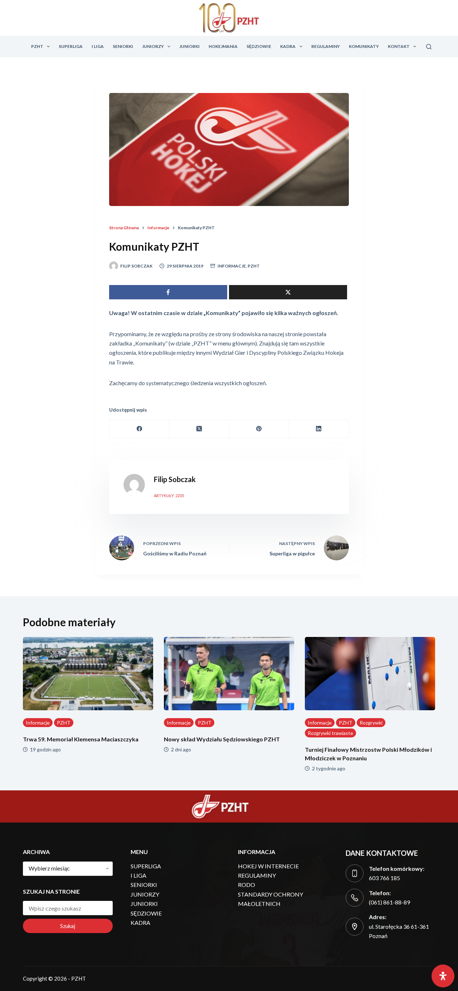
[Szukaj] (429, 46)
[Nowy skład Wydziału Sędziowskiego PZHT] (229, 673)
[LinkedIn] (319, 429)
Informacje (232, 266)
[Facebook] (139, 429)
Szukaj (67, 926)
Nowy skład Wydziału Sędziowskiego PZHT (222, 739)
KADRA (288, 46)
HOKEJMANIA (223, 46)
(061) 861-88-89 (389, 902)
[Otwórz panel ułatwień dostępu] (443, 976)
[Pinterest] (259, 429)
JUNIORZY (153, 46)
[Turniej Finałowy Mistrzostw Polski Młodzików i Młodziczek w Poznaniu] (370, 673)
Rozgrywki (371, 723)
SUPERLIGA (71, 46)
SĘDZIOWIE (259, 46)
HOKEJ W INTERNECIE (268, 866)
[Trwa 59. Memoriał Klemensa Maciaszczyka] (88, 673)
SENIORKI (123, 46)
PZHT (37, 46)
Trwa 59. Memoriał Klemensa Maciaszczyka (80, 739)
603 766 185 (384, 877)
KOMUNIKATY (364, 46)
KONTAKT (399, 46)
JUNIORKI (189, 46)
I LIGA (98, 46)
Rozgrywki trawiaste (330, 733)
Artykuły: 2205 (169, 495)
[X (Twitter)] (199, 429)
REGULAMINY (325, 46)
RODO (246, 884)
